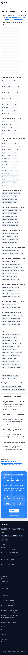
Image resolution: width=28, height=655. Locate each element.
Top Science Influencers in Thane (9, 216)
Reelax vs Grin (4, 586)
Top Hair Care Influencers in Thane (10, 233)
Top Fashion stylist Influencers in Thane (11, 149)
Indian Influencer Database (6, 547)
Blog (19, 464)
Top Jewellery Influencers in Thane (10, 152)
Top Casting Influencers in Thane (9, 45)
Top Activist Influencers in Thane (9, 158)
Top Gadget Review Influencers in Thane (11, 264)
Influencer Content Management (8, 564)
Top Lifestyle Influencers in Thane (9, 176)
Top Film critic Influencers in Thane (10, 30)
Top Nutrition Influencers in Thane (9, 349)
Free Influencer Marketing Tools (8, 598)
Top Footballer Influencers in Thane (10, 196)
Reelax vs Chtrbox (5, 578)
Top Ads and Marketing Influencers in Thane (12, 267)
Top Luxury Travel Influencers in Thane (11, 321)
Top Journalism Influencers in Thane (10, 98)
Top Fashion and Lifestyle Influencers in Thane (13, 139)
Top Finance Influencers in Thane (11, 118)
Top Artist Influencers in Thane (9, 36)
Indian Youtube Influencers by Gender (9, 620)
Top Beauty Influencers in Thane (11, 230)
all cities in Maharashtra (12, 17)
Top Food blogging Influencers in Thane (11, 307)
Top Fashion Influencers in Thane (9, 182)
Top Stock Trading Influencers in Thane (11, 127)
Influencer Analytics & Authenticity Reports (10, 552)
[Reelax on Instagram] (2, 539)
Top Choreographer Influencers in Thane (11, 60)
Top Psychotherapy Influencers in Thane (11, 364)
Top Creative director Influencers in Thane (11, 69)
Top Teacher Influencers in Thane (9, 219)
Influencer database (12, 461)
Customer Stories (5, 636)
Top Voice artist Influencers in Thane (10, 66)
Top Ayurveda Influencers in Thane (10, 361)
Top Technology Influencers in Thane (13, 258)
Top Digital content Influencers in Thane (11, 179)
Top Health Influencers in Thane (9, 340)
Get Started (13, 510)
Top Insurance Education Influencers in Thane (12, 133)
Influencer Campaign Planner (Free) (8, 605)
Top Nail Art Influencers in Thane (9, 242)
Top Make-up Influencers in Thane (10, 236)
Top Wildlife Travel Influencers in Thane (11, 324)
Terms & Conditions (15, 647)
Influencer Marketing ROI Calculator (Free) (10, 607)
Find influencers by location (8, 8)
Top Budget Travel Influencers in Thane (11, 318)
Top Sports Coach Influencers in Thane (11, 193)
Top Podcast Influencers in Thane (9, 167)
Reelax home (4, 461)
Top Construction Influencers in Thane (10, 290)
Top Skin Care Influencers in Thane (10, 239)
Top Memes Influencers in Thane (9, 80)
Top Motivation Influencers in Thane (10, 104)
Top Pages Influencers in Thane (11, 77)
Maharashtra (18, 8)
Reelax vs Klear (4, 588)
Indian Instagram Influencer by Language (9, 615)
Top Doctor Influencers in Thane (9, 337)
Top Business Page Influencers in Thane (11, 92)
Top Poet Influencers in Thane (9, 107)
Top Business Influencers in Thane (10, 130)
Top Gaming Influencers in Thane (9, 261)
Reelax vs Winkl (4, 576)
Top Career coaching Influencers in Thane (11, 210)
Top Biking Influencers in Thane (9, 378)
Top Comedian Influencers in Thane (10, 63)
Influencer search (18, 463)
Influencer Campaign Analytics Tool (8, 549)
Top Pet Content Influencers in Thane (10, 89)
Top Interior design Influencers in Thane (11, 296)
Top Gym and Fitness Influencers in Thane (11, 343)
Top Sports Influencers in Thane (11, 190)
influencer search (18, 19)
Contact (23, 647)
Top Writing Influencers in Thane (9, 83)
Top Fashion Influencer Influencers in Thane (12, 146)
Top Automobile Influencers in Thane (10, 375)
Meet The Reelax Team (6, 631)
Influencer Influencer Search (7, 562)
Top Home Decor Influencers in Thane (13, 284)
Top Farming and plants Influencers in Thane (12, 386)
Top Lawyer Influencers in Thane (9, 110)
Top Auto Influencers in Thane (10, 372)
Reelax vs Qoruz (4, 573)
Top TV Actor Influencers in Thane (10, 27)
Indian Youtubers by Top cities (7, 617)
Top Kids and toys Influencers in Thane (11, 170)
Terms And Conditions (6, 641)
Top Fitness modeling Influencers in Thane (11, 367)
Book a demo (14, 514)
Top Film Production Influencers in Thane (11, 54)
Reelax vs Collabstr (5, 581)
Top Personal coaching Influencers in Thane (12, 352)
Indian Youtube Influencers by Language (9, 622)
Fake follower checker (6, 464)
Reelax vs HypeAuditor (6, 591)
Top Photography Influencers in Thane (13, 247)
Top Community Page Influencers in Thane (11, 86)
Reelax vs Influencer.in (6, 583)
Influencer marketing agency (7, 463)
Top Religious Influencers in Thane (10, 222)
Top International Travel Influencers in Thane (12, 315)
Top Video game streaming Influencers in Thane (13, 270)
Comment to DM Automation (7, 557)
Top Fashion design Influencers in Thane (11, 185)
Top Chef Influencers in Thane (9, 304)
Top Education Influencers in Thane (12, 207)
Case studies (14, 464)
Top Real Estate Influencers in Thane (10, 124)
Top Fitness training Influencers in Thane (11, 334)
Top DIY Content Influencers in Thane (10, 161)
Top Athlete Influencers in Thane (9, 199)
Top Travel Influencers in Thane (11, 312)
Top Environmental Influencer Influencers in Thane (13, 389)
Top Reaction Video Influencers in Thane (11, 173)
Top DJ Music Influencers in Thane (10, 51)
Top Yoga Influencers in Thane (9, 358)
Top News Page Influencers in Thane (10, 101)
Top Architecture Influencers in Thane (10, 293)
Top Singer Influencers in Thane (9, 72)
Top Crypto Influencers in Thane (9, 276)
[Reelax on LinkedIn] (6, 539)
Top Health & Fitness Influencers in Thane (12, 330)
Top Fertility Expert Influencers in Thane (11, 355)
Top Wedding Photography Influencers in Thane (13, 253)
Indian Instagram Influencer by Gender (9, 612)
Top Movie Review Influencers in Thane (11, 33)
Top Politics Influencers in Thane (9, 113)
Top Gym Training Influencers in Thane (11, 346)
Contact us (3, 634)
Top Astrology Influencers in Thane (10, 225)
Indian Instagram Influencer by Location (9, 610)
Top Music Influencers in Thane (9, 39)
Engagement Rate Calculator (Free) (8, 602)
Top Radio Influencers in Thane (9, 57)
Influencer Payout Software (7, 567)
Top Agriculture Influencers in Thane (13, 383)
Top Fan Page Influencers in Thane (10, 95)
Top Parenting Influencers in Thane (10, 143)
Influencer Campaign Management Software (10, 554)
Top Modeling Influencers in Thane (10, 155)
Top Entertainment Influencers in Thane (11, 23)
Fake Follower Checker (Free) (7, 600)
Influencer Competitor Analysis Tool (8, 559)
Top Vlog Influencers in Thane (9, 164)
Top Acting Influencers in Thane (9, 48)
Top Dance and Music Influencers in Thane (11, 42)
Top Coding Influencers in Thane (9, 273)
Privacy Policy (4, 639)
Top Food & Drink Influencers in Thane (13, 301)
